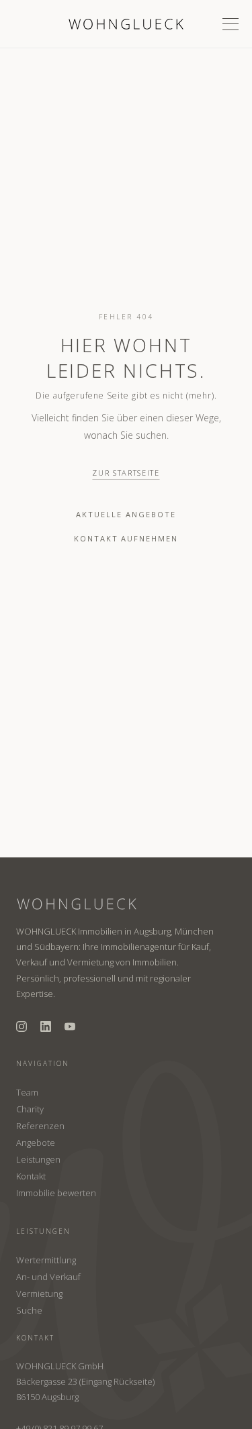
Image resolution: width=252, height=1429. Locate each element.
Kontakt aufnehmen (126, 538)
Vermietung (39, 1293)
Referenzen (40, 1126)
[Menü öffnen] (230, 24)
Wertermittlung (46, 1260)
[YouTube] (70, 1026)
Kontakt (31, 1176)
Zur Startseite (125, 473)
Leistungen (38, 1159)
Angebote (35, 1142)
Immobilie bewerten (56, 1193)
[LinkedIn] (45, 1026)
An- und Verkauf (48, 1277)
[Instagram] (21, 1026)
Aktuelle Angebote (126, 514)
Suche (29, 1310)
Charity (30, 1109)
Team (27, 1092)
